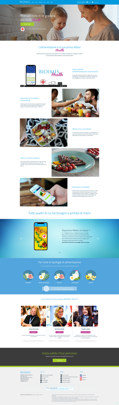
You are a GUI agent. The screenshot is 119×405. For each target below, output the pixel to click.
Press (48, 2)
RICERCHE (40, 2)
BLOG (45, 2)
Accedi (89, 2)
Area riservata (96, 2)
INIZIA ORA (27, 24)
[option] (59, 236)
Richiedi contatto (81, 2)
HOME (33, 2)
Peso (36, 2)
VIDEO (52, 2)
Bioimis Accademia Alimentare (26, 394)
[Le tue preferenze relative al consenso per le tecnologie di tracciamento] (117, 403)
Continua (59, 360)
